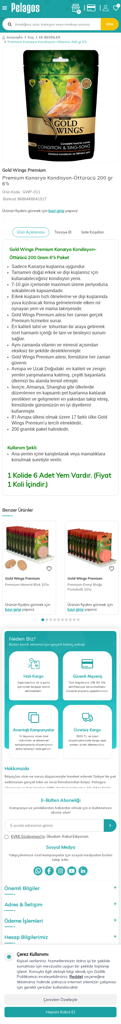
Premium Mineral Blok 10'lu (27, 584)
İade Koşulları (92, 232)
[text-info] (92, 8)
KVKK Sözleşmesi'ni (28, 836)
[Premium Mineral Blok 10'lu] (29, 547)
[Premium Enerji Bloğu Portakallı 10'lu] (91, 547)
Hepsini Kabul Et (60, 1011)
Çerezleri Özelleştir (60, 999)
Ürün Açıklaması (31, 232)
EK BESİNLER (49, 37)
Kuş (31, 37)
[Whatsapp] (37, 870)
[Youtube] (71, 870)
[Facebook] (49, 870)
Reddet (76, 976)
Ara (109, 24)
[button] (42, 619)
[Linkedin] (83, 870)
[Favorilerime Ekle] (49, 569)
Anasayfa (14, 37)
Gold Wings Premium (24, 170)
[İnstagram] (60, 870)
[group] (60, 104)
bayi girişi (56, 210)
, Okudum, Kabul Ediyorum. (50, 836)
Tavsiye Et (63, 232)
